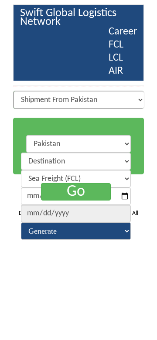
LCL (116, 58)
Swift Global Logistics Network (68, 14)
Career (123, 32)
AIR (116, 71)
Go (76, 192)
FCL (116, 45)
